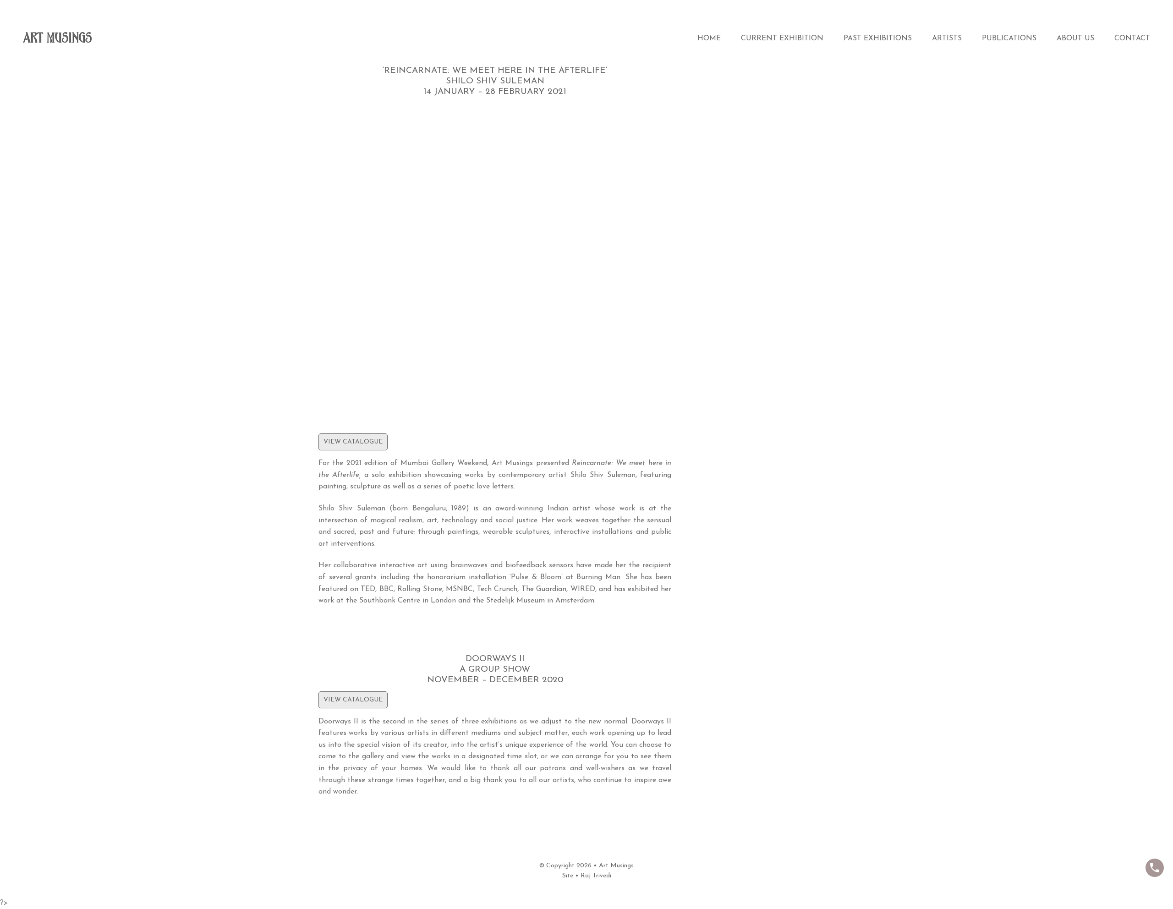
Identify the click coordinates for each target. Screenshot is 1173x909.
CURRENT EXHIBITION (782, 38)
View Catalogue (353, 441)
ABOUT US (1075, 38)
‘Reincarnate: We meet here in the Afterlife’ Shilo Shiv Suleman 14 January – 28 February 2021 (495, 81)
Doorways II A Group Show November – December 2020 (495, 669)
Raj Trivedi (596, 875)
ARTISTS (947, 38)
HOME (709, 38)
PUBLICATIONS (1009, 38)
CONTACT (1132, 38)
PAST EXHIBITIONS (878, 38)
